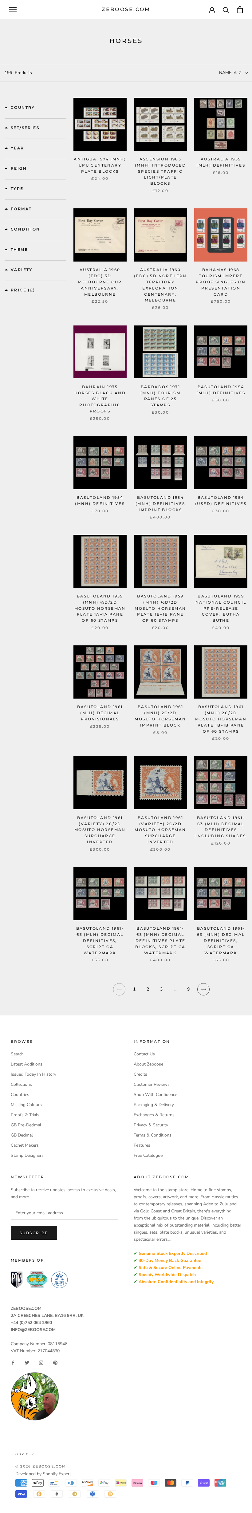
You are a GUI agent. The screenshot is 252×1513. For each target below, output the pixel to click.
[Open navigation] (13, 9)
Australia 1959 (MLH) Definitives (220, 162)
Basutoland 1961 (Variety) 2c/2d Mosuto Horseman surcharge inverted (100, 829)
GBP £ (21, 1454)
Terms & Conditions (152, 1135)
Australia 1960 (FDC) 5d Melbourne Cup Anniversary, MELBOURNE (100, 281)
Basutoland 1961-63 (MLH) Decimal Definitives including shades (220, 826)
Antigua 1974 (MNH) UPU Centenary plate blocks (100, 165)
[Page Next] (203, 993)
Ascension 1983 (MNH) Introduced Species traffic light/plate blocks (160, 171)
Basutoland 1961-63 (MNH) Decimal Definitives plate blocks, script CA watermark (160, 940)
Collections (21, 1084)
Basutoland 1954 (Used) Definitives (220, 500)
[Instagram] (41, 1363)
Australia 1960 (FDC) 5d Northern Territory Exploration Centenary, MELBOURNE (160, 284)
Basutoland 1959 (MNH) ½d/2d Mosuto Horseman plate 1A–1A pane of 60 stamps (100, 608)
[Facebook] (13, 1363)
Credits (140, 1074)
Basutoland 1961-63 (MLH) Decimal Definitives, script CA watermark (100, 940)
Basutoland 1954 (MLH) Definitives (220, 389)
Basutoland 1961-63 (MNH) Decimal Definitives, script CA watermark (221, 940)
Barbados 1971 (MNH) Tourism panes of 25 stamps (160, 395)
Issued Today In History (33, 1074)
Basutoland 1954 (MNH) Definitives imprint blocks (160, 503)
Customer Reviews (152, 1084)
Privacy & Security (151, 1125)
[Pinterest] (55, 1363)
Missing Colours (26, 1105)
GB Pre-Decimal (26, 1125)
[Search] (226, 9)
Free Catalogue (148, 1155)
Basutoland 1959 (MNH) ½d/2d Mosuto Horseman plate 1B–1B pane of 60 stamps (160, 608)
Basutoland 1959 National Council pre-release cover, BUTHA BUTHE (220, 608)
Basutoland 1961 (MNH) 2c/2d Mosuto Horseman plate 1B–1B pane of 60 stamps (220, 718)
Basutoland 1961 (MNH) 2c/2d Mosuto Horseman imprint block (160, 715)
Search (17, 1054)
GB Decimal (22, 1135)
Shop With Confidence (155, 1094)
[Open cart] (240, 9)
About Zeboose (148, 1064)
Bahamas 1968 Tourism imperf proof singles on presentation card (221, 281)
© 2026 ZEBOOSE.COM (40, 1466)
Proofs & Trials (25, 1115)
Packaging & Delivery (154, 1105)
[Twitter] (27, 1363)
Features (142, 1145)
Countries (20, 1094)
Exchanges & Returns (154, 1115)
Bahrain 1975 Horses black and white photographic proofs (100, 398)
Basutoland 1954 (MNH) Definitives (100, 500)
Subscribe (34, 1233)
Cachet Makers (25, 1145)
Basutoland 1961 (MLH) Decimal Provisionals (100, 712)
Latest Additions (26, 1064)
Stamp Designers (27, 1155)
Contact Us (144, 1054)
